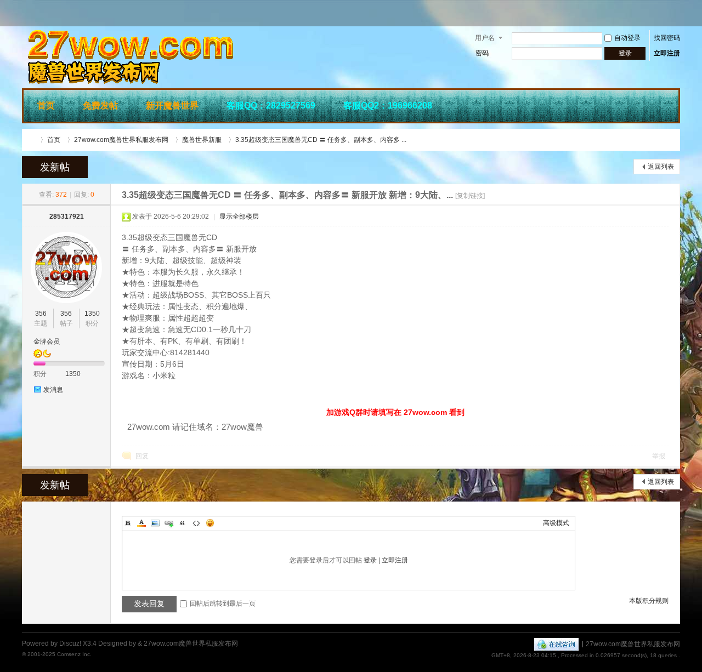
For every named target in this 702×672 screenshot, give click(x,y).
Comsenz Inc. (74, 654)
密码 (482, 53)
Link (168, 522)
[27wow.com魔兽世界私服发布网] (186, 82)
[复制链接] (470, 196)
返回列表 (661, 166)
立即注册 (667, 53)
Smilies (210, 522)
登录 (370, 560)
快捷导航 (664, 104)
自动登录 (627, 38)
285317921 (66, 216)
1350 (92, 313)
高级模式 (556, 523)
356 (41, 313)
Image (155, 522)
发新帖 (55, 167)
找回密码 (667, 38)
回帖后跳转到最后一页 (223, 603)
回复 (142, 456)
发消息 (53, 390)
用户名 (485, 38)
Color (141, 522)
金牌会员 (46, 341)
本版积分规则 (649, 601)
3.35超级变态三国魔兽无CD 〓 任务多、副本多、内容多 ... (320, 140)
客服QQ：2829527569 (271, 105)
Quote (182, 522)
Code (196, 522)
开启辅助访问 (677, 13)
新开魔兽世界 (172, 105)
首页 (46, 105)
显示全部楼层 (239, 216)
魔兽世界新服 (202, 140)
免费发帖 (100, 105)
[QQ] (556, 643)
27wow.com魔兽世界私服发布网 (31, 140)
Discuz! (70, 643)
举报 (658, 456)
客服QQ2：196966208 (387, 105)
